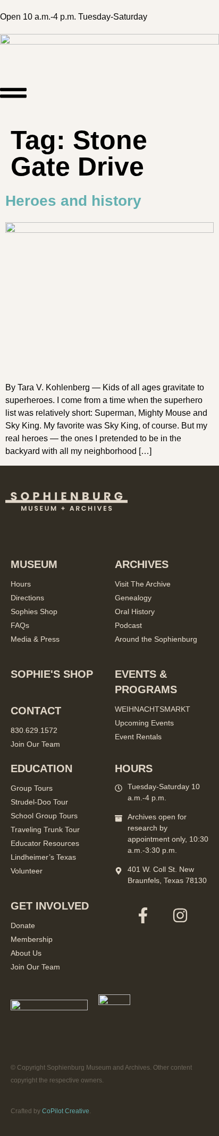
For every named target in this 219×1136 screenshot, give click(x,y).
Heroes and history (73, 201)
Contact (36, 710)
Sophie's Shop (52, 674)
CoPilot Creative (65, 1111)
